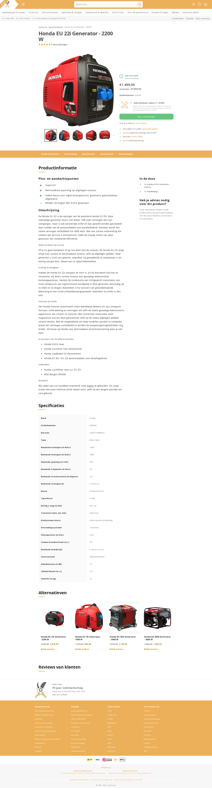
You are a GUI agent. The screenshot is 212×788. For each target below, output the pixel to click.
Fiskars (110, 735)
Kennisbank (148, 727)
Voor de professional (137, 12)
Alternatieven (106, 154)
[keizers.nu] (7, 4)
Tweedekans (40, 743)
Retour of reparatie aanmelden (47, 739)
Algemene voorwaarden (79, 780)
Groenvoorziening (78, 739)
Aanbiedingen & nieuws (13, 12)
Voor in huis (118, 12)
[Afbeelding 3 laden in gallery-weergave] (78, 135)
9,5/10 (126, 140)
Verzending (105, 780)
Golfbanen (75, 747)
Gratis (126, 133)
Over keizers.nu (151, 706)
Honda (110, 719)
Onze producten (150, 715)
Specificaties (88, 154)
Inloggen (38, 751)
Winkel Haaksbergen (152, 719)
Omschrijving (70, 154)
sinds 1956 (137, 136)
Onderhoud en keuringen (81, 715)
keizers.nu (43, 27)
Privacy (147, 743)
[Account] (193, 4)
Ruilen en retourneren (44, 723)
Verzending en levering (44, 711)
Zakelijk (190, 18)
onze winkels (141, 123)
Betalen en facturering (44, 715)
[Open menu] (23, 4)
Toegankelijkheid (151, 747)
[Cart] (205, 4)
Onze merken (113, 706)
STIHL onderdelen (78, 719)
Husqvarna (111, 715)
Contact (116, 780)
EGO (109, 727)
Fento (109, 739)
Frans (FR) (138, 780)
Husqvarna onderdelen (80, 723)
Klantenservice (42, 706)
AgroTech (111, 751)
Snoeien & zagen (160, 12)
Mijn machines (203, 18)
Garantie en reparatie (44, 727)
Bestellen (38, 719)
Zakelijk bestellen (78, 751)
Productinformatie (50, 154)
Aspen (90, 385)
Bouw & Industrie (56, 27)
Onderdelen (178, 18)
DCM (109, 743)
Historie (147, 711)
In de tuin (34, 12)
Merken (175, 12)
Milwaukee (111, 723)
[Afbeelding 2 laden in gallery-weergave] (64, 135)
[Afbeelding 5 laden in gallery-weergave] (105, 135)
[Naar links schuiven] (41, 135)
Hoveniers (75, 727)
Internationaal (149, 739)
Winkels (38, 747)
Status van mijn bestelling (45, 731)
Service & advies (191, 12)
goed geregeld (150, 129)
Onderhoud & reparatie (97, 12)
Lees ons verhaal (59, 695)
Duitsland (148, 731)
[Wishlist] (199, 4)
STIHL (109, 711)
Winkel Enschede (151, 723)
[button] (45, 44)
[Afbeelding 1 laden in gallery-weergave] (51, 135)
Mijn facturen (40, 735)
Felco (109, 731)
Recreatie (75, 735)
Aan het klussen (50, 12)
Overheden (75, 731)
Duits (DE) (127, 780)
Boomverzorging (77, 743)
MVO (146, 751)
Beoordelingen (126, 154)
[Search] (139, 4)
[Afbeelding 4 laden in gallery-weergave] (91, 135)
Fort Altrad (111, 747)
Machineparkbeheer (79, 711)
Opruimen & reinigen (71, 12)
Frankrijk (147, 735)
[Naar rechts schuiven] (114, 135)
